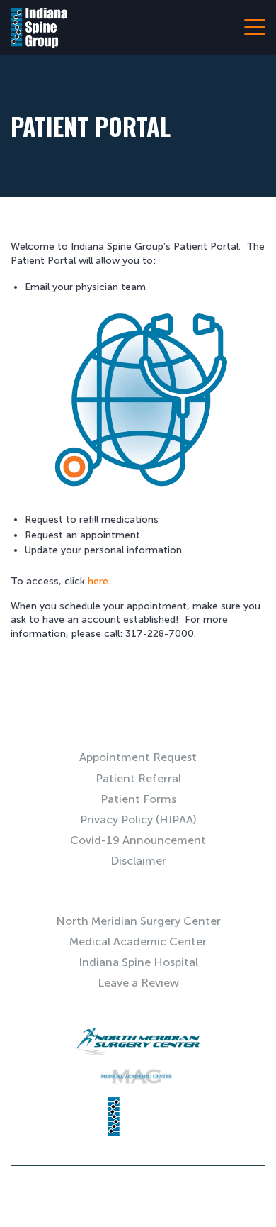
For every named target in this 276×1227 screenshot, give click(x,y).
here (98, 581)
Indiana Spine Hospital (138, 962)
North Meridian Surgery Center (138, 921)
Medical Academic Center (138, 941)
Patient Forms (138, 799)
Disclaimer (138, 860)
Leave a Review (138, 982)
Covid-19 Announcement (138, 840)
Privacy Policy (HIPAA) (138, 819)
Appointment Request (138, 757)
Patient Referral (138, 778)
